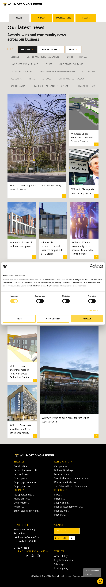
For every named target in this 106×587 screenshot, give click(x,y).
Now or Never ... (62, 474)
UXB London (66, 576)
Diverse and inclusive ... (66, 482)
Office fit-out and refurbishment (58, 71)
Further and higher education (42, 57)
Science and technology (71, 78)
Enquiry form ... (21, 502)
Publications (63, 17)
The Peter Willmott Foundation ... (71, 486)
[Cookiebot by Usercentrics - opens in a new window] (91, 266)
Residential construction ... (28, 470)
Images (86, 17)
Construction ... (22, 466)
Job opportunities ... (24, 494)
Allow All (87, 319)
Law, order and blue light (24, 64)
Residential (16, 78)
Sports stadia (18, 86)
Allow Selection (53, 319)
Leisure (48, 64)
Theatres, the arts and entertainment (51, 86)
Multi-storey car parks (71, 64)
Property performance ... (26, 482)
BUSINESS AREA (50, 49)
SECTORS (25, 49)
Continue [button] (65, 538)
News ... (58, 494)
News (19, 17)
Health (69, 57)
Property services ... (24, 486)
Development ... (22, 478)
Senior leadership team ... (27, 510)
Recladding (88, 71)
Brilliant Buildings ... (64, 470)
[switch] (40, 301)
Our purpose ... (62, 466)
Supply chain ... (62, 502)
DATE (72, 49)
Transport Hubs (86, 86)
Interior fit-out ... (22, 474)
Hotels (83, 57)
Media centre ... (22, 498)
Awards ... (19, 506)
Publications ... (62, 510)
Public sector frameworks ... (68, 506)
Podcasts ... (60, 514)
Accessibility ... (62, 555)
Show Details (92, 311)
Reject (19, 319)
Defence (15, 57)
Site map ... (60, 564)
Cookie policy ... (62, 568)
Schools (46, 78)
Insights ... (59, 498)
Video (41, 17)
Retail (32, 78)
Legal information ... (64, 560)
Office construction (22, 71)
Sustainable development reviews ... (73, 478)
